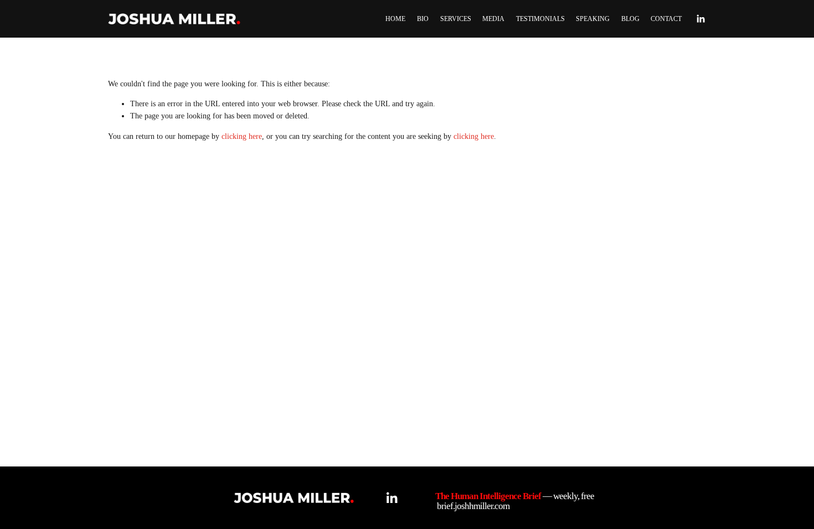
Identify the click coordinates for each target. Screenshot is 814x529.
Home (395, 18)
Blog (630, 18)
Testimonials (540, 18)
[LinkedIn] (700, 18)
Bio (423, 18)
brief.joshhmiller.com (473, 506)
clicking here (241, 136)
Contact (666, 18)
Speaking (593, 18)
